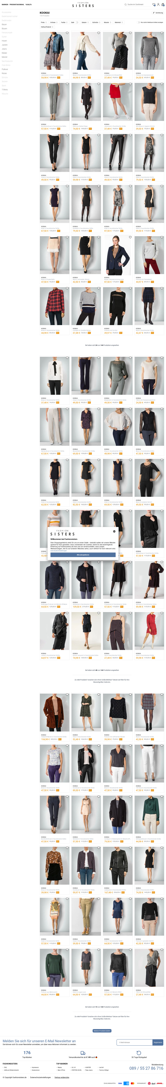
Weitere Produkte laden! (102, 1031)
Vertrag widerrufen (62, 1077)
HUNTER (88, 1067)
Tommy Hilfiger (104, 1070)
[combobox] (139, 4)
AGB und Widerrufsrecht (11, 1070)
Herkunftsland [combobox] (46, 27)
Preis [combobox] (42, 22)
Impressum (35, 1067)
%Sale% (29, 4)
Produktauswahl (17, 4)
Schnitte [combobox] (95, 22)
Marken (5, 4)
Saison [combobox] (84, 22)
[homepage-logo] (83, 4)
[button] (75, 22)
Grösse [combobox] (52, 22)
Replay (60, 1067)
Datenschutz (36, 1070)
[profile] (158, 4)
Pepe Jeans (88, 1070)
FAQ (5, 1067)
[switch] (76, 22)
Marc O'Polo (61, 1070)
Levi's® (101, 1067)
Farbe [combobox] (63, 22)
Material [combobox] (118, 22)
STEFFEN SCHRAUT (77, 1070)
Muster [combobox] (106, 22)
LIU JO (74, 1067)
